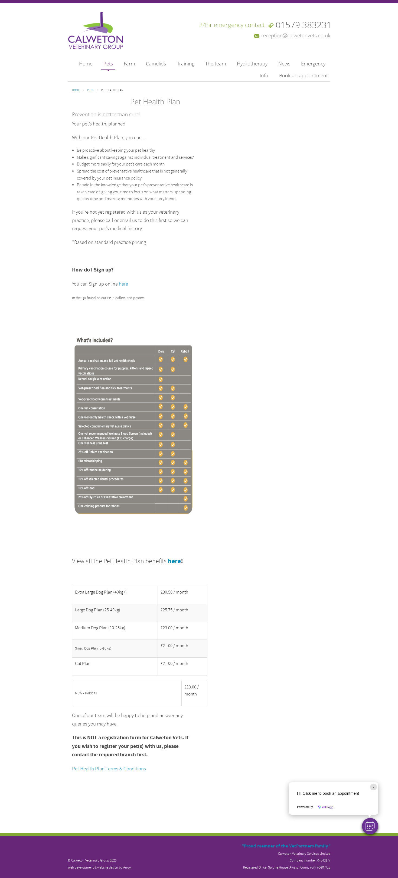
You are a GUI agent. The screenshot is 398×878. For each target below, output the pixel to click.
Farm (129, 64)
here (123, 284)
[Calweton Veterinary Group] (96, 31)
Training (185, 64)
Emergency (313, 64)
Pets (108, 64)
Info (264, 75)
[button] (370, 826)
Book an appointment (303, 75)
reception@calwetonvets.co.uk (295, 35)
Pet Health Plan (112, 90)
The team (215, 64)
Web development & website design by (100, 867)
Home (86, 64)
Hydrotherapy (252, 64)
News (284, 64)
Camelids (156, 64)
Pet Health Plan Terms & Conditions (109, 769)
